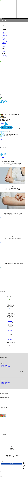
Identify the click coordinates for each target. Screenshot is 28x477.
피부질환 (3, 158)
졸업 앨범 (2, 363)
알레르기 (3, 157)
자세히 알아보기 (2, 139)
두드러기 (3, 156)
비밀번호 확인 (11, 463)
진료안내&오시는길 (4, 20)
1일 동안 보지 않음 (2, 18)
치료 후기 (21, 371)
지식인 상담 (3, 380)
